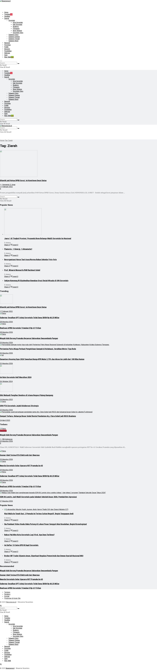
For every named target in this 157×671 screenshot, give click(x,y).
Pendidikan (8, 51)
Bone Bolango (17, 31)
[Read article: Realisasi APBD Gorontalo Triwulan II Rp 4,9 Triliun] (73, 324)
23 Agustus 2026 (6, 363)
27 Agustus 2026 (6, 501)
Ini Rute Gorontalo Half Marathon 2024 (15, 377)
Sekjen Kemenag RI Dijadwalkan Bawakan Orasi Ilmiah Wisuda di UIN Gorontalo (36, 280)
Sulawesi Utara (13, 35)
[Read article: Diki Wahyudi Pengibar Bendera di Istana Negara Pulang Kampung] (73, 387)
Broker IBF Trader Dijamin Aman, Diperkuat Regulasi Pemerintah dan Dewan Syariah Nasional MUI (43, 556)
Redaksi (7, 594)
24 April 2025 (5, 420)
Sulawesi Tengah (14, 39)
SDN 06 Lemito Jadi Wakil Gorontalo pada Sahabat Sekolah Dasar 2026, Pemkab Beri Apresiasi (38, 497)
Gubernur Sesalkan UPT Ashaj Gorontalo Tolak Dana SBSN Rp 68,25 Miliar (29, 317)
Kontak (6, 596)
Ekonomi (7, 49)
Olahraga (7, 53)
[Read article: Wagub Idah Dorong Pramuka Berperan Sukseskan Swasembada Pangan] (73, 334)
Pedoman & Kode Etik (12, 598)
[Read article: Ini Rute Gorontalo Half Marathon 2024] (73, 369)
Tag (6, 140)
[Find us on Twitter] (1, 606)
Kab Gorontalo (17, 25)
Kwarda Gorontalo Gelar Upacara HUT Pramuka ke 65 (21, 465)
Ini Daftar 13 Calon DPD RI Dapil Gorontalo (21, 545)
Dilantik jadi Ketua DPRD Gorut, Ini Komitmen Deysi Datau (23, 180)
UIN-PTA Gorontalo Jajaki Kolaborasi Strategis (19, 406)
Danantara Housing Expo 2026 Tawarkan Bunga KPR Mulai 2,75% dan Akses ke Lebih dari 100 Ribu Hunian (42, 359)
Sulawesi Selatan (14, 37)
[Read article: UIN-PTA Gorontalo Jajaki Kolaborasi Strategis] (73, 402)
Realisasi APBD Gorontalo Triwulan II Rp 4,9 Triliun (20, 328)
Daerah (6, 18)
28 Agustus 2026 (6, 322)
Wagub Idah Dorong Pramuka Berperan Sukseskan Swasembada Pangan (29, 338)
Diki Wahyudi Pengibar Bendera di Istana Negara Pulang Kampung (26, 395)
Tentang (7, 592)
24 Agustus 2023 (6, 399)
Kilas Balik (9, 57)
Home (6, 12)
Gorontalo (12, 20)
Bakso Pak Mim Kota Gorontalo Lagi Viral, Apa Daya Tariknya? (29, 535)
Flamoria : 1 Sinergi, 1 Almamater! (18, 249)
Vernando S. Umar (8, 185)
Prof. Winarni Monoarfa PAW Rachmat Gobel (22, 270)
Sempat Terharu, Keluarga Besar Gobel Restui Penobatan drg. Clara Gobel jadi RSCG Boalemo (38, 416)
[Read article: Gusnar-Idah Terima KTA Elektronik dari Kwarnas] (73, 451)
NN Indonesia (7, 439)
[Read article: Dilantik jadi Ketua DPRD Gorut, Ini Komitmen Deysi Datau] (73, 163)
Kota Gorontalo (18, 22)
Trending (8, 14)
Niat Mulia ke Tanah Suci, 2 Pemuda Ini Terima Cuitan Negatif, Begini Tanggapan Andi (38, 514)
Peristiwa (7, 45)
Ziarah (10, 140)
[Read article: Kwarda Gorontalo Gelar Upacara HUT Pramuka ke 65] (73, 461)
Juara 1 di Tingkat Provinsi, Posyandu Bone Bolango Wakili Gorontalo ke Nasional (37, 238)
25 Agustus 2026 (6, 410)
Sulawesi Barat (13, 41)
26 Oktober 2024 (6, 381)
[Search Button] (18, 63)
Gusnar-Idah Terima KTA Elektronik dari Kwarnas (20, 455)
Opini (5, 55)
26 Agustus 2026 (6, 353)
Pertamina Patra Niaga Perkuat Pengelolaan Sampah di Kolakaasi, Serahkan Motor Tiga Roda (38, 349)
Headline (7, 16)
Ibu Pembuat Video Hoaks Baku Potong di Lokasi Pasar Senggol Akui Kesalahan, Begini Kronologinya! (45, 524)
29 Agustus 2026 (6, 343)
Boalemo (16, 27)
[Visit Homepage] (5, 1)
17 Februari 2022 (6, 187)
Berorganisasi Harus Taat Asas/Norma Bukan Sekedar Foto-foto (30, 259)
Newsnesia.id (11, 602)
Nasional (7, 43)
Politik (6, 47)
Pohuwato (16, 29)
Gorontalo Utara (18, 33)
